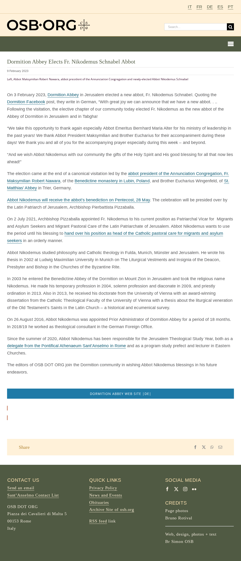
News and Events (105, 495)
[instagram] (185, 489)
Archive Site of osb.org (111, 509)
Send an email (20, 487)
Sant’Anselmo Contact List (33, 495)
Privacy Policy (103, 487)
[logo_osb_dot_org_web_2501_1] (48, 21)
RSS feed (98, 521)
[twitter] (176, 489)
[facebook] (167, 489)
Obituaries (99, 502)
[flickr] (194, 489)
